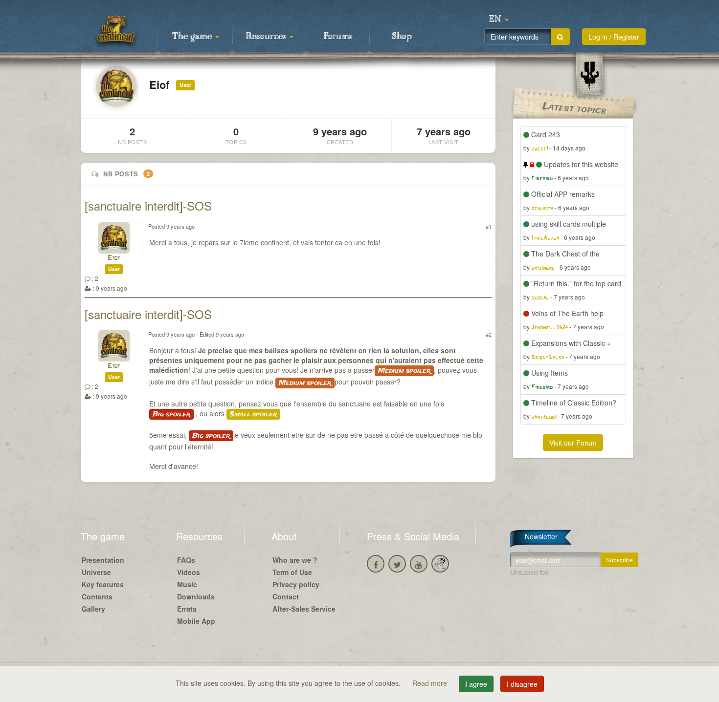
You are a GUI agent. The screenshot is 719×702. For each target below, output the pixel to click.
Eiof (114, 258)
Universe (96, 572)
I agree (476, 684)
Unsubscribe (529, 572)
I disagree (522, 684)
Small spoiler (253, 414)
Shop (402, 36)
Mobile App (196, 621)
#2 (489, 334)
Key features (103, 584)
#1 (489, 226)
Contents (97, 596)
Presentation (103, 560)
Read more (430, 683)
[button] (499, 19)
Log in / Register (613, 37)
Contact (285, 596)
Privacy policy (295, 584)
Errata (187, 609)
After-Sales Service (304, 609)
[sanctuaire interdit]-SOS (148, 205)
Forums (338, 36)
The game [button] (193, 36)
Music (187, 584)
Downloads (196, 596)
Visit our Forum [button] (573, 442)
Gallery (93, 609)
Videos (188, 572)
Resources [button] (267, 36)
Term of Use (292, 572)
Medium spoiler (404, 371)
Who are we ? (294, 560)
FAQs (186, 560)
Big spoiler (171, 414)
